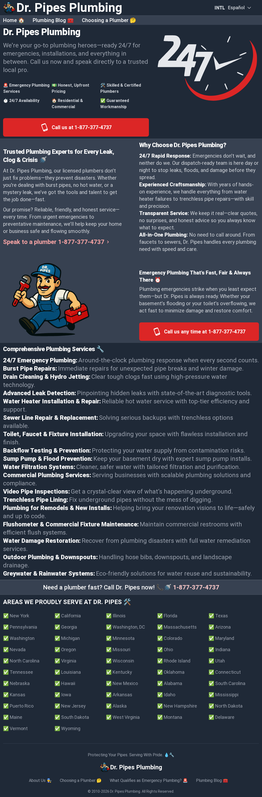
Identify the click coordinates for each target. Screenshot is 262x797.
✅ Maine (12, 717)
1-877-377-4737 (196, 587)
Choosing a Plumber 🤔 (109, 20)
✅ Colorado (169, 638)
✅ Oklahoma (170, 672)
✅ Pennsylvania (20, 627)
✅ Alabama (169, 683)
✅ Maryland (221, 638)
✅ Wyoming (67, 728)
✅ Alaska (116, 706)
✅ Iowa (62, 694)
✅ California (67, 615)
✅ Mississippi (223, 694)
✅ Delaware (221, 717)
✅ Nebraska (16, 683)
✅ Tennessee (18, 672)
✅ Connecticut (225, 672)
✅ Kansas (14, 694)
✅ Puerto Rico (18, 706)
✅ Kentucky (119, 672)
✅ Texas (218, 615)
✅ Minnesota (120, 638)
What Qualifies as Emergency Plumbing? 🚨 (149, 780)
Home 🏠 (14, 20)
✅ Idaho (166, 694)
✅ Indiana (219, 649)
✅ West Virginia (123, 717)
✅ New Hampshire (177, 706)
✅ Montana (169, 717)
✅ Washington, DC (125, 627)
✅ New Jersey (70, 706)
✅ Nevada (14, 649)
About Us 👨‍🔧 (40, 780)
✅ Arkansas (119, 694)
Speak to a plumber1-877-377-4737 (53, 242)
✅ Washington (19, 638)
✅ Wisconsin (120, 660)
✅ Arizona (220, 627)
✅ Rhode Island (173, 660)
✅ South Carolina (227, 683)
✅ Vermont (15, 728)
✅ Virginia (65, 660)
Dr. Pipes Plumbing (125, 791)
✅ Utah (217, 660)
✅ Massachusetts (177, 627)
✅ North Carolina (21, 660)
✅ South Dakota (71, 717)
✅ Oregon (65, 649)
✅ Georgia (65, 627)
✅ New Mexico (122, 683)
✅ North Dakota (226, 706)
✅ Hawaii (64, 683)
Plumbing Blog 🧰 (53, 20)
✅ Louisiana (67, 672)
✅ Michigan (67, 638)
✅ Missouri (118, 649)
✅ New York (16, 615)
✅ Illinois (116, 615)
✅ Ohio (165, 649)
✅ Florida (167, 615)
